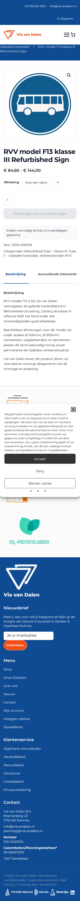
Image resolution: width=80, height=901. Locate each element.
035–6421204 (13, 842)
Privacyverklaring (17, 790)
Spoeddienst (13, 727)
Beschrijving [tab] (16, 274)
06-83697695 (14, 852)
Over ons (11, 686)
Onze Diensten (15, 678)
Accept (40, 459)
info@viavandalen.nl (63, 6)
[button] (73, 409)
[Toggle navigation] (66, 34)
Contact (10, 702)
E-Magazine (65, 18)
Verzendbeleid (14, 757)
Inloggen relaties (17, 719)
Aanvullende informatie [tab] (57, 274)
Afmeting (11, 182)
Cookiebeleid (14, 782)
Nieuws (9, 694)
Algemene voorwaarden (22, 749)
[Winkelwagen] (72, 34)
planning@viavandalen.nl (23, 831)
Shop (8, 669)
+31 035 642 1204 (35, 6)
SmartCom (48, 885)
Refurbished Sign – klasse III (45, 251)
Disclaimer (12, 773)
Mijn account (14, 711)
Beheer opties (40, 483)
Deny (40, 471)
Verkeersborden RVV (56, 256)
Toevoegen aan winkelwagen (40, 214)
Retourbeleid (14, 765)
